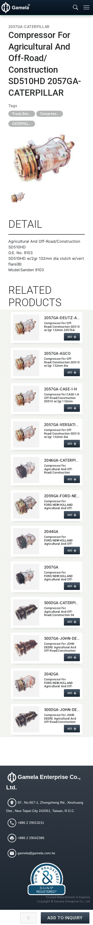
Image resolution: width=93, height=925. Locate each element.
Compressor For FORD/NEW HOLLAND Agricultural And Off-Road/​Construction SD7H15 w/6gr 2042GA (59, 683)
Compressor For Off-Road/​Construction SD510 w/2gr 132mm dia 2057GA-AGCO (62, 362)
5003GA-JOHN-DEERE (62, 709)
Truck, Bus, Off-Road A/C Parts (23, 114)
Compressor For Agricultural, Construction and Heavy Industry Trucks (51, 114)
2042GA (51, 674)
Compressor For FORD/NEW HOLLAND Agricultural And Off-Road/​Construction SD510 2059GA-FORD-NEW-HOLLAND (62, 505)
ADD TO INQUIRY (65, 917)
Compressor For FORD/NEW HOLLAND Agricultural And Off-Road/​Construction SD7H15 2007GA (58, 576)
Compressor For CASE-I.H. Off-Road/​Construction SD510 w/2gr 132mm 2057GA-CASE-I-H (62, 398)
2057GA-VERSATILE (62, 424)
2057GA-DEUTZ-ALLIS (62, 318)
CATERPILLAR (22, 124)
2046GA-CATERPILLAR (62, 460)
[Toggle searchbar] (75, 8)
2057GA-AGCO (57, 353)
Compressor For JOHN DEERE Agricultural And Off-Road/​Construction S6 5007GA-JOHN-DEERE (61, 647)
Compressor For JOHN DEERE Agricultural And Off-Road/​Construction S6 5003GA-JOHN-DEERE (61, 718)
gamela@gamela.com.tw (36, 853)
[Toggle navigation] (87, 7)
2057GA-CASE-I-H (60, 389)
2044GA (51, 531)
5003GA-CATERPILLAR (62, 603)
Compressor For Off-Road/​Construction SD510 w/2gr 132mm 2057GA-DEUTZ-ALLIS (62, 327)
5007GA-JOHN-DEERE (62, 638)
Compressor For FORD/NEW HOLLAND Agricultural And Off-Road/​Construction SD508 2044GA (62, 540)
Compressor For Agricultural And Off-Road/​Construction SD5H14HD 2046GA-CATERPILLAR (58, 469)
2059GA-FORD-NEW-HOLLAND (62, 496)
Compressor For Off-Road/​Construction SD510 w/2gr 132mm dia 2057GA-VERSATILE (62, 433)
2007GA (51, 567)
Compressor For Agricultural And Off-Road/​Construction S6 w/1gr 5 (59, 612)
